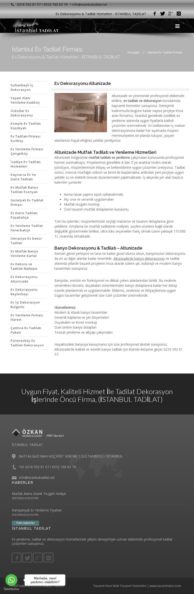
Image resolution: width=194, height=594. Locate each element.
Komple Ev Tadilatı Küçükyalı (26, 125)
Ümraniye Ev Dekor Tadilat (26, 240)
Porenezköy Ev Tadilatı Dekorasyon (27, 343)
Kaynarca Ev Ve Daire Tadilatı (23, 176)
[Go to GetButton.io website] (11, 589)
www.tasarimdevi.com (165, 586)
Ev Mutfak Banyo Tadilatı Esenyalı (24, 189)
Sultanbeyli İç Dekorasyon (22, 87)
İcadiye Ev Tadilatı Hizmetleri (26, 164)
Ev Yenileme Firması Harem (27, 317)
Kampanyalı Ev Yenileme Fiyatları (37, 510)
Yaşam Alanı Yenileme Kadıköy (25, 100)
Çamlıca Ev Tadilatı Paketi (26, 330)
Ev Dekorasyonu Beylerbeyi (24, 291)
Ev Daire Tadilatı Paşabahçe (24, 215)
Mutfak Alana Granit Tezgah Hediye (39, 493)
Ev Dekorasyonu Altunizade (24, 279)
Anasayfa (133, 52)
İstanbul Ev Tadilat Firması (165, 52)
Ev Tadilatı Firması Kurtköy (25, 138)
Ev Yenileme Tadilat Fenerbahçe (27, 228)
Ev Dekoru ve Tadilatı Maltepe (24, 266)
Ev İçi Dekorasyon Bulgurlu (25, 304)
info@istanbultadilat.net (89, 4)
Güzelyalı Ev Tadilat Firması (27, 202)
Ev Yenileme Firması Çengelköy (27, 151)
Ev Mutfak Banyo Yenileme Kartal (24, 253)
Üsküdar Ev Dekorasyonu (22, 113)
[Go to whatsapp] (11, 580)
